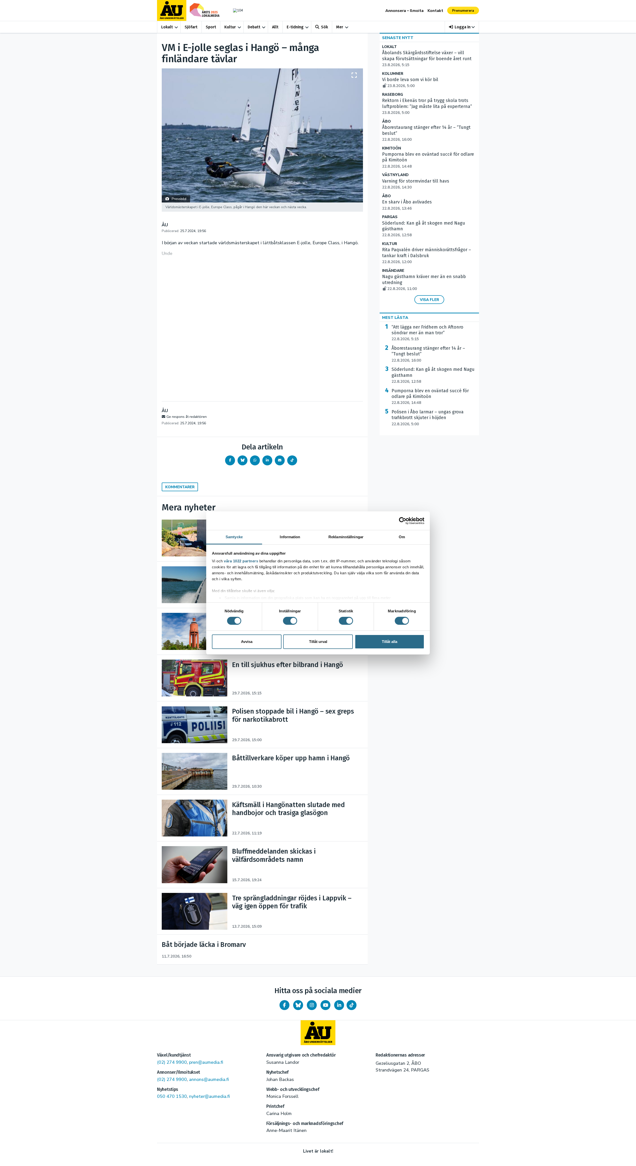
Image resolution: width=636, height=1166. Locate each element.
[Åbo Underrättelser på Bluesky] (298, 1005)
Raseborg (392, 94)
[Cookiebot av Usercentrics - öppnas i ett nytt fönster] (402, 520)
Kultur (230, 27)
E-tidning (295, 27)
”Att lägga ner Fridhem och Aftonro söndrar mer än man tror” (427, 333)
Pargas (390, 217)
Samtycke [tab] (234, 537)
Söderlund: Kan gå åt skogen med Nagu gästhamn (433, 375)
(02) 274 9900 (172, 1062)
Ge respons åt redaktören (186, 416)
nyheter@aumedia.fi (209, 1096)
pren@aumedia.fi (206, 1062)
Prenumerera (463, 10)
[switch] (290, 621)
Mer (339, 27)
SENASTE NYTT (397, 38)
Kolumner (392, 73)
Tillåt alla (389, 641)
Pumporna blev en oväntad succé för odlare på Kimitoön (430, 396)
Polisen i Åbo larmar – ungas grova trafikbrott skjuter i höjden (428, 418)
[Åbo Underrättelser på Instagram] (312, 1005)
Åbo (386, 121)
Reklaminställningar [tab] (345, 537)
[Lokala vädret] (235, 10)
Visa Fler (429, 299)
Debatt (254, 27)
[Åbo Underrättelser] (318, 1032)
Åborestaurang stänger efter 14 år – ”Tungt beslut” (428, 354)
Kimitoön (391, 148)
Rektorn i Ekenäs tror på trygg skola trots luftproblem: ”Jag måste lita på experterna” (427, 106)
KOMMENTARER (180, 487)
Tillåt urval (318, 641)
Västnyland (395, 175)
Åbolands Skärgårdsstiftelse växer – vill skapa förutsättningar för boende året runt (427, 58)
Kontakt (435, 10)
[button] (462, 27)
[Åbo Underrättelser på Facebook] (284, 1005)
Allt (275, 27)
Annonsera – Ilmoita (404, 10)
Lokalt (167, 27)
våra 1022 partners (241, 561)
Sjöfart (191, 27)
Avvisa (246, 641)
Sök (324, 27)
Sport (211, 27)
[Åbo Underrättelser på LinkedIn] (339, 1005)
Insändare (393, 270)
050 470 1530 (172, 1096)
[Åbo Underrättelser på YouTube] (325, 1005)
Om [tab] (402, 537)
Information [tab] (290, 537)
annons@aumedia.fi (209, 1079)
